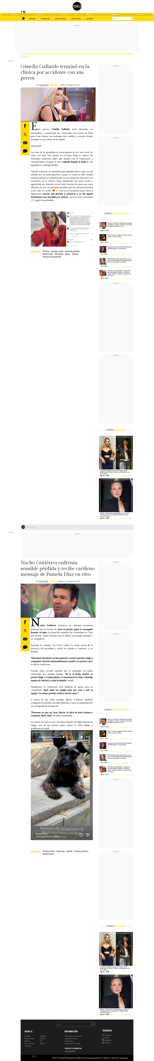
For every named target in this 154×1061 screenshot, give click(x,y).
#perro (67, 254)
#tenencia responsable (52, 257)
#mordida (59, 254)
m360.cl (53, 581)
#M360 (69, 851)
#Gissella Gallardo (72, 251)
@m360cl (54, 85)
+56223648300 (70, 1051)
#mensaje (60, 851)
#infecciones (48, 254)
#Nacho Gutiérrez (81, 851)
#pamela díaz (48, 854)
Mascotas (25, 56)
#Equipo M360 (57, 251)
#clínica (46, 251)
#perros (75, 254)
